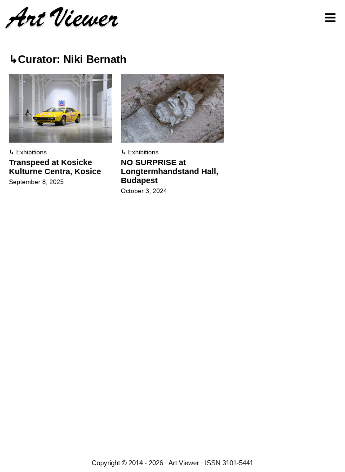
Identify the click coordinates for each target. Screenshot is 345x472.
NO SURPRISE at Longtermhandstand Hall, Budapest (169, 171)
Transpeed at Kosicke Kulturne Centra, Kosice (55, 167)
